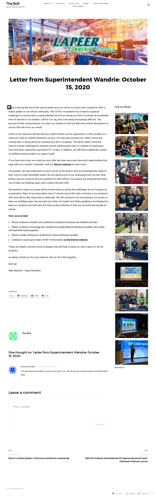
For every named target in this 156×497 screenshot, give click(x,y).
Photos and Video (100, 3)
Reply (23, 375)
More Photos (119, 368)
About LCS (48, 3)
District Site (74, 3)
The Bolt (13, 4)
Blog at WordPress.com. (15, 489)
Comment (100, 425)
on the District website (76, 239)
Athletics (61, 3)
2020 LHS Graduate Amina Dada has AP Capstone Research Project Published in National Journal (116, 458)
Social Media (78, 6)
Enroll (86, 3)
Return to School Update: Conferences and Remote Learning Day (39, 456)
